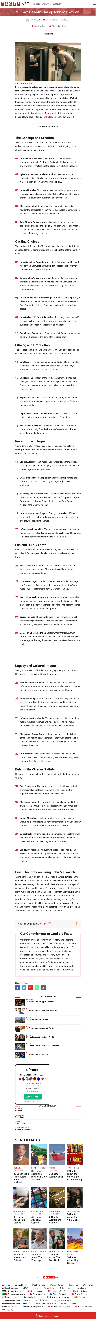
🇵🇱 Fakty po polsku (69, 1303)
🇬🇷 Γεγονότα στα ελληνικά (58, 1297)
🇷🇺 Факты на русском (33, 1306)
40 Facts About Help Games (19, 1220)
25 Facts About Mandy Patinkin (20, 1257)
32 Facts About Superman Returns (41, 1010)
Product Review (57, 1285)
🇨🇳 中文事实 (7, 1310)
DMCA (25, 1288)
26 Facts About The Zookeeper (37, 1257)
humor (57, 105)
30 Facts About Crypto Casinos (40, 1002)
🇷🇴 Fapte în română (10, 1306)
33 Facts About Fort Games (55, 1220)
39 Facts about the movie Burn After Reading (74, 1175)
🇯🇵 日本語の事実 (42, 1300)
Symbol (18, 1111)
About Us (6, 1285)
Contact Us (73, 1285)
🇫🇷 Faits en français (35, 1291)
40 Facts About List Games (36, 1220)
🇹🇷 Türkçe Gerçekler (83, 1306)
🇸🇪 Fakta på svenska (58, 1294)
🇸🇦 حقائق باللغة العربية (33, 1297)
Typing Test (20, 1123)
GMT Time (19, 1117)
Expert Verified (39, 26)
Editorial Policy (21, 1285)
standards (25, 955)
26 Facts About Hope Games (73, 1260)
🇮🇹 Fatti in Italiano (79, 1291)
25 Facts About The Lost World (40, 1037)
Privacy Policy (49, 1288)
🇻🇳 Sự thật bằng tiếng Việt (59, 1306)
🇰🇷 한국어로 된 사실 (62, 1300)
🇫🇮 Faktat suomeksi (10, 1297)
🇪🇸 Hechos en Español (57, 1291)
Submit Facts (65, 1288)
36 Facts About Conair (56, 1175)
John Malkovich (48, 117)
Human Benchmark (23, 1130)
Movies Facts (47, 34)
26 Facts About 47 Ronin (37, 1019)
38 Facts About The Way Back (54, 1257)
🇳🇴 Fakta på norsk (79, 1294)
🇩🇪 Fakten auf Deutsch (12, 1291)
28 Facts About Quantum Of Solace (42, 1028)
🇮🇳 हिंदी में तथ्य (79, 1297)
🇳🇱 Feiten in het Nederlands (44, 1303)
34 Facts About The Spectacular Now (42, 1046)
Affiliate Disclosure (10, 1288)
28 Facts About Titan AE (37, 1055)
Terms (36, 1288)
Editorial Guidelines (59, 26)
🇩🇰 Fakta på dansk (37, 1294)
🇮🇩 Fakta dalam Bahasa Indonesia (16, 1300)
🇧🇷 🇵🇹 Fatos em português (13, 1294)
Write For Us (88, 1285)
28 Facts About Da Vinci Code (73, 1217)
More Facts (81, 1288)
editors (23, 958)
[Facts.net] (15, 4)
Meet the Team (38, 1285)
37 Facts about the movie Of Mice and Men (39, 1175)
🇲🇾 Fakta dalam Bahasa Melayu (15, 1303)
